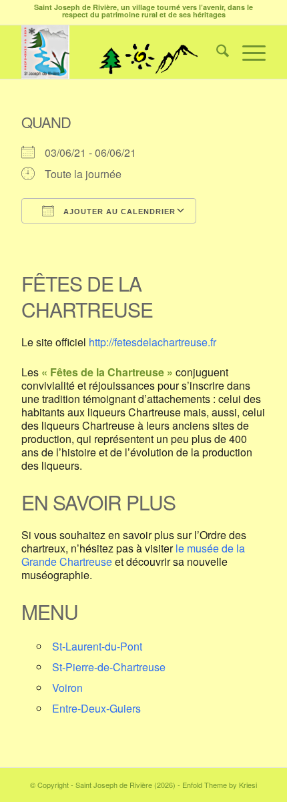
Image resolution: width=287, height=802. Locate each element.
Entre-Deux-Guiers (96, 708)
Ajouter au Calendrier (118, 212)
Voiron (67, 687)
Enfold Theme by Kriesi (219, 784)
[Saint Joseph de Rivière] (118, 52)
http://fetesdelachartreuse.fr (152, 342)
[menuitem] (216, 52)
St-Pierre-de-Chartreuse (109, 667)
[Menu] (247, 52)
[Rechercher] (216, 52)
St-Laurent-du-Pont (97, 646)
